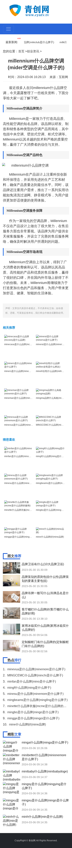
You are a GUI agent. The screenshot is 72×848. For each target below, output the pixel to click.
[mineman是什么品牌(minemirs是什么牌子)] (18, 391)
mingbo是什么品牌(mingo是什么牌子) (33, 712)
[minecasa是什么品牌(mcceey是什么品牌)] (18, 338)
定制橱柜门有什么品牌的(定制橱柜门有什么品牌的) (45, 644)
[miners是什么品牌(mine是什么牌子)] (18, 365)
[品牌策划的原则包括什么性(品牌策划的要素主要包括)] (11, 580)
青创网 (32, 840)
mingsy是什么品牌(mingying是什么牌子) (44, 786)
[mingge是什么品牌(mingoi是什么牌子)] (18, 530)
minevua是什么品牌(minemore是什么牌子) (26, 425)
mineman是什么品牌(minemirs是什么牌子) (26, 398)
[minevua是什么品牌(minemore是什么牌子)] (18, 418)
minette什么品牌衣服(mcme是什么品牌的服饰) (28, 510)
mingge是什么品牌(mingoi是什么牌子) (24, 536)
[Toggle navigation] (8, 29)
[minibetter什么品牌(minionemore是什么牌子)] (11, 759)
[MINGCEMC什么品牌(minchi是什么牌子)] (50, 418)
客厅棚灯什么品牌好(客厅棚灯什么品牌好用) (45, 611)
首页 (21, 51)
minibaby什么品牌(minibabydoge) (45, 771)
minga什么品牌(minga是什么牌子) (45, 742)
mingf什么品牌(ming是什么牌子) (52, 456)
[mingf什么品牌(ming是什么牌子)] (50, 450)
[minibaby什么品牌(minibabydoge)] (11, 775)
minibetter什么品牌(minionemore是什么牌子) (44, 757)
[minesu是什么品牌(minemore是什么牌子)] (18, 476)
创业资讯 (33, 51)
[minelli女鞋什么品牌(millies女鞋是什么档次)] (50, 365)
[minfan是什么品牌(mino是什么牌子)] (18, 450)
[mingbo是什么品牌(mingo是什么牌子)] (50, 503)
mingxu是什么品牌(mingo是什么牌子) (45, 802)
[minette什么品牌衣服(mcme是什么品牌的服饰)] (18, 503)
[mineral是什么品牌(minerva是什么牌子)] (50, 338)
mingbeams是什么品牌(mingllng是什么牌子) (37, 700)
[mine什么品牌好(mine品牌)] (50, 530)
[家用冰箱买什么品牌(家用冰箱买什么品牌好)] (11, 629)
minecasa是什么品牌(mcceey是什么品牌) (25, 344)
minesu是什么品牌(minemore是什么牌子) (25, 483)
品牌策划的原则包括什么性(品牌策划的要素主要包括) (45, 578)
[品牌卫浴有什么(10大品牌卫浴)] (11, 568)
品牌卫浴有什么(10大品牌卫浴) (43, 564)
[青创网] (36, 10)
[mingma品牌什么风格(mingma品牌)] (50, 391)
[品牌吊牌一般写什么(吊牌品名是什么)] (11, 597)
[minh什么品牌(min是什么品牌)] (11, 820)
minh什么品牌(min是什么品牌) (42, 816)
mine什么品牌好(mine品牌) (50, 536)
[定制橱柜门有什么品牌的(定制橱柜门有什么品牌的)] (11, 645)
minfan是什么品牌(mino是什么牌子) (22, 456)
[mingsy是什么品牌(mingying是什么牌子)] (11, 788)
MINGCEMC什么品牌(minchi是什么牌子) (35, 675)
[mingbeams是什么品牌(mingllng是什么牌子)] (50, 476)
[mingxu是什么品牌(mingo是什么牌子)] (11, 804)
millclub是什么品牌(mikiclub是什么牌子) (27, 42)
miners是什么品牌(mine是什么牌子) (22, 371)
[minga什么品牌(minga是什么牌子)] (11, 746)
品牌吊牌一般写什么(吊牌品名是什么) (45, 595)
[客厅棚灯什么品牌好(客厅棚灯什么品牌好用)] (11, 613)
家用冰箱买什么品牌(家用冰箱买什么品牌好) (45, 627)
